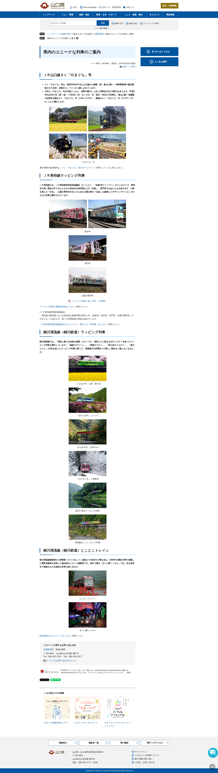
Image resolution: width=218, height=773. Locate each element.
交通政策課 (99, 34)
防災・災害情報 (169, 5)
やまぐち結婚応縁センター (56, 722)
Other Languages (90, 7)
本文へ (75, 7)
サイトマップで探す (151, 23)
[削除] (77, 38)
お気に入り (130, 7)
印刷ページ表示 (128, 66)
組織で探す (133, 23)
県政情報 (170, 14)
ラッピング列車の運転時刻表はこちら (57, 306)
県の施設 (124, 743)
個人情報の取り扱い (144, 759)
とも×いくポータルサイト (86, 722)
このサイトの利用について (147, 755)
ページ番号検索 (101, 28)
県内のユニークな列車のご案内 (61, 38)
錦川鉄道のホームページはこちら (55, 636)
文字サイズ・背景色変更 (111, 7)
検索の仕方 (119, 23)
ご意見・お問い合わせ (145, 762)
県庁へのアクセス (155, 743)
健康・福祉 (84, 14)
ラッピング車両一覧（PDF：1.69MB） (89, 301)
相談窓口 (63, 743)
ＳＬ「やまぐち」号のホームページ (78, 167)
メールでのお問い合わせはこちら (61, 660)
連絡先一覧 (94, 743)
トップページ (49, 14)
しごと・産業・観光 (134, 14)
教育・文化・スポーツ (106, 14)
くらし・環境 (67, 14)
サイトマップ (141, 751)
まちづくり (154, 14)
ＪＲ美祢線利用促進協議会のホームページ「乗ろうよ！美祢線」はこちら (73, 324)
